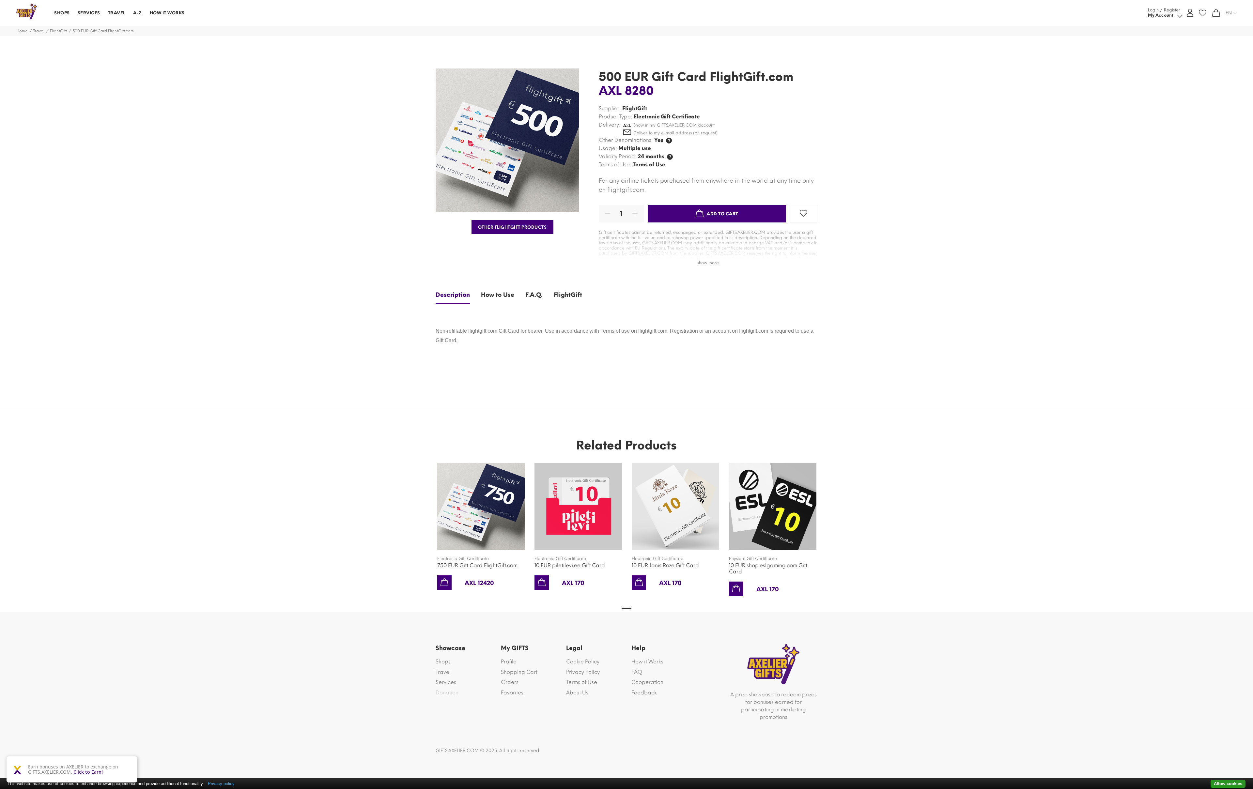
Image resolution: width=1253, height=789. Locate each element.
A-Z (137, 12)
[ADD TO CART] (444, 582)
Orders (509, 682)
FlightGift (58, 31)
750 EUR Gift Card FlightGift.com (477, 565)
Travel (38, 31)
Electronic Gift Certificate (463, 558)
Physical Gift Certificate (753, 558)
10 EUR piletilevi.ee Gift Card (569, 565)
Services (446, 682)
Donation (447, 693)
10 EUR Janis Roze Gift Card (665, 565)
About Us (577, 693)
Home (22, 31)
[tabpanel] (481, 520)
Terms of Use (649, 164)
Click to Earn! (88, 772)
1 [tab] (626, 608)
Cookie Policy (582, 662)
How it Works (647, 662)
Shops (443, 662)
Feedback (644, 693)
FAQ (636, 672)
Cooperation (647, 682)
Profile (509, 662)
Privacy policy (221, 783)
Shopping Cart (519, 672)
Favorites (512, 693)
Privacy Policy (583, 672)
